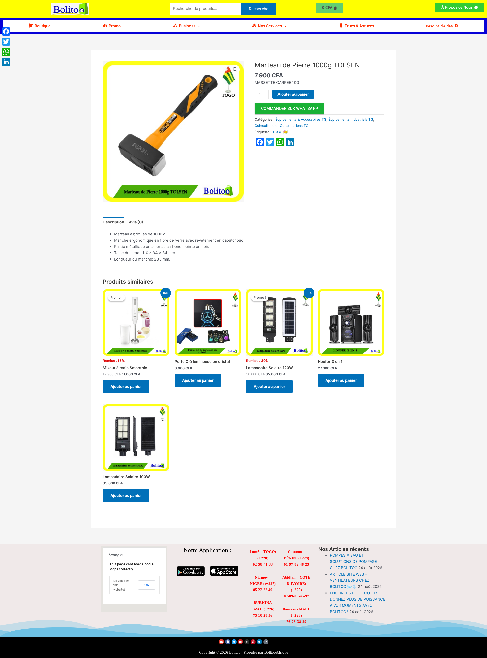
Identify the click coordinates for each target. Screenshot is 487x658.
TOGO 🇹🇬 (280, 132)
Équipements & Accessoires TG (300, 119)
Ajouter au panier (293, 94)
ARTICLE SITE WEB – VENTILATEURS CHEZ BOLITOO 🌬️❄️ (349, 580)
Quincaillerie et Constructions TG (281, 126)
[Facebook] (6, 31)
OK (146, 585)
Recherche (258, 8)
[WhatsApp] (6, 52)
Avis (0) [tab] (136, 222)
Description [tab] (113, 222)
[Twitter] (6, 42)
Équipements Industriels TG (350, 119)
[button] (186, 26)
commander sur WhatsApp (289, 108)
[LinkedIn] (6, 62)
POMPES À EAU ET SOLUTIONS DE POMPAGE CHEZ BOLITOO (353, 561)
